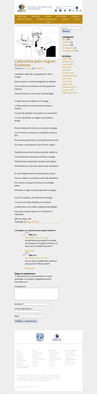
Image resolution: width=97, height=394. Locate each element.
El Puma (48, 16)
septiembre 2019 (69, 92)
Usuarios (75, 16)
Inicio (18, 350)
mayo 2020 (67, 81)
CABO (48, 22)
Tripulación (36, 362)
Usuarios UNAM (69, 352)
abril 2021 (66, 70)
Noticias (65, 19)
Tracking (35, 366)
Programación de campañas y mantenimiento (37, 355)
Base (34, 364)
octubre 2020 (68, 73)
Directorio (22, 16)
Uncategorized (68, 50)
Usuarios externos (70, 354)
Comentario (21, 286)
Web (17, 316)
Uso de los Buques (70, 350)
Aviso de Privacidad (22, 367)
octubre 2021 (68, 64)
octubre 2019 (68, 90)
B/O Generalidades (21, 360)
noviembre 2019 (69, 87)
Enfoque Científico (24, 19)
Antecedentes (20, 364)
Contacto (19, 352)
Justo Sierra (61, 16)
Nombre (19, 304)
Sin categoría (68, 48)
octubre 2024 (68, 61)
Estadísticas (20, 362)
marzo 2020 (67, 84)
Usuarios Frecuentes (70, 355)
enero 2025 (67, 58)
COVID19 (77, 19)
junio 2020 (66, 78)
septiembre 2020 (69, 75)
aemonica (39, 68)
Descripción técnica (38, 352)
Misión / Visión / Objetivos (24, 366)
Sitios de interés (21, 354)
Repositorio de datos (70, 362)
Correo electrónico (24, 308)
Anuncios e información (46, 19)
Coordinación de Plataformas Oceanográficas (39, 8)
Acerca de (36, 16)
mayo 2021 (67, 67)
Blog (72, 10)
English (19, 355)
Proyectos (68, 360)
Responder (30, 250)
